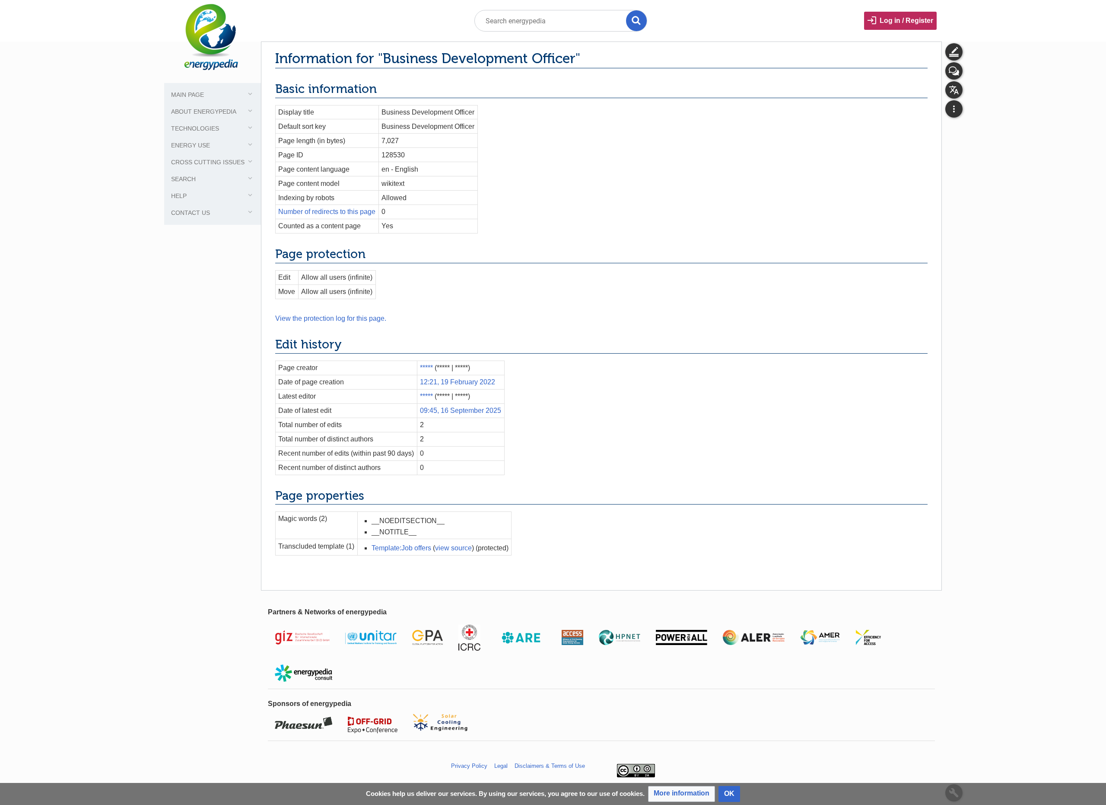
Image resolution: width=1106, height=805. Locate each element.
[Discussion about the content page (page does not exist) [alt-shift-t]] (954, 71)
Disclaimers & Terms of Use (550, 766)
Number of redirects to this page (326, 211)
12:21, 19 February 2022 (457, 382)
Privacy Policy (469, 766)
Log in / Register (906, 20)
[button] (681, 794)
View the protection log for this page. (330, 318)
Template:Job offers (401, 548)
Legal (501, 766)
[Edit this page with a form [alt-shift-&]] (954, 52)
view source (453, 548)
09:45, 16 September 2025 (460, 410)
